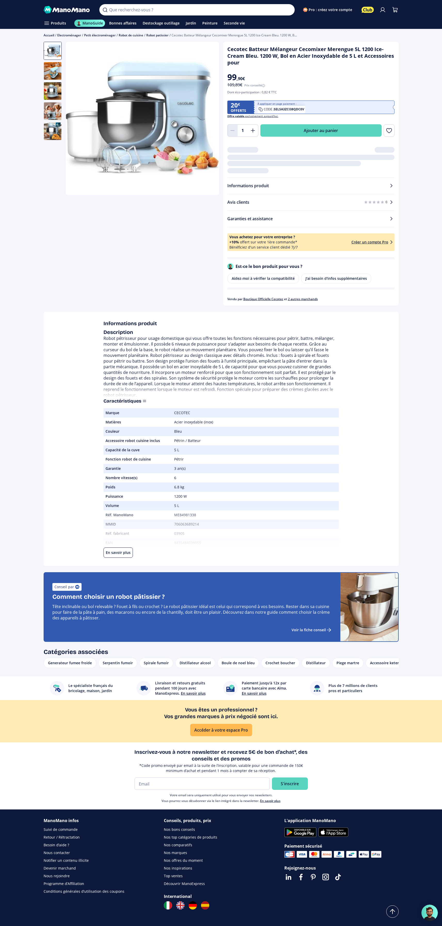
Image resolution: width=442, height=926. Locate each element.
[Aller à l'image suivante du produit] (209, 119)
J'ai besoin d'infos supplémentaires (336, 278)
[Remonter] (392, 911)
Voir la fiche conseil (309, 629)
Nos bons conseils (179, 829)
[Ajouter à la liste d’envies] (389, 130)
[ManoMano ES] (205, 905)
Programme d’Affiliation (64, 883)
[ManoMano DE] (193, 905)
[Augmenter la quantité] (253, 130)
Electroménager (69, 35)
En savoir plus (270, 801)
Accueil (49, 35)
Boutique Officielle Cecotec (263, 299)
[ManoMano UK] (180, 905)
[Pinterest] (313, 877)
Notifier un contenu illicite (66, 860)
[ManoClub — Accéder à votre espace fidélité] (367, 9)
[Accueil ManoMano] (67, 9)
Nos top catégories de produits (190, 837)
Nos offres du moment (183, 860)
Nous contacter (57, 852)
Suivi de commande (61, 829)
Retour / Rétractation (62, 837)
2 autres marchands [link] (303, 299)
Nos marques (175, 852)
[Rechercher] (105, 9)
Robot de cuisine (131, 35)
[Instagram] (326, 877)
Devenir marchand (60, 868)
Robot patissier (157, 35)
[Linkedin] (288, 877)
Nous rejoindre (57, 875)
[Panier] (395, 9)
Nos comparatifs (178, 844)
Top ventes (173, 875)
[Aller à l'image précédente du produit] (76, 119)
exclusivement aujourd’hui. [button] (252, 116)
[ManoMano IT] (168, 905)
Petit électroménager (100, 35)
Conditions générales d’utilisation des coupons (84, 891)
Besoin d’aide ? (56, 844)
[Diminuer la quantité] (232, 130)
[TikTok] (338, 877)
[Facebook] (301, 877)
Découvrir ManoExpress (184, 883)
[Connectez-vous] (382, 9)
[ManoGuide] (429, 913)
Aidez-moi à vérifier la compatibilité (263, 278)
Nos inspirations (178, 868)
